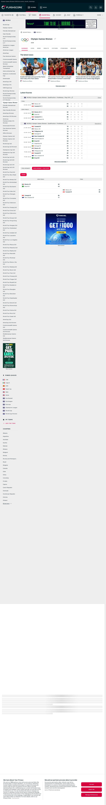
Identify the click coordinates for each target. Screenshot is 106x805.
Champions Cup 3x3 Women (9, 153)
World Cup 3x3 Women (10, 147)
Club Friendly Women (9, 110)
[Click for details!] (61, 105)
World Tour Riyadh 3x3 (9, 282)
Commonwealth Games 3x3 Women (10, 330)
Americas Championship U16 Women (8, 121)
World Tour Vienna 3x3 (9, 310)
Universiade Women (9, 126)
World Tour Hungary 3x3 (10, 225)
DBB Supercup (7, 88)
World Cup (6, 24)
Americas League (8, 50)
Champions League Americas (8, 46)
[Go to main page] (13, 7)
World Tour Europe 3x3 (10, 218)
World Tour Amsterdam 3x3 (10, 183)
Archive (73, 48)
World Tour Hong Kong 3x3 (10, 221)
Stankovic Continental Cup (9, 75)
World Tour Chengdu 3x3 (9, 195)
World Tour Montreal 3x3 (9, 259)
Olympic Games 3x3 (9, 136)
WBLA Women (7, 133)
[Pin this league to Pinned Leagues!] (55, 39)
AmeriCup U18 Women (9, 116)
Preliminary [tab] (26, 168)
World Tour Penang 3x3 (10, 276)
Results (46, 48)
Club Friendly (7, 34)
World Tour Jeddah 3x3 (10, 233)
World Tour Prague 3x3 (10, 279)
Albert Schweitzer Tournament (8, 67)
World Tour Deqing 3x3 (10, 207)
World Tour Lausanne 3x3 (9, 236)
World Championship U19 (9, 37)
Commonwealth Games (10, 59)
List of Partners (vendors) (52, 790)
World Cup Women (8, 91)
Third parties (15, 798)
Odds (32, 48)
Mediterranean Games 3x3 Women (9, 339)
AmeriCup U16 (7, 85)
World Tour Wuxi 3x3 (9, 313)
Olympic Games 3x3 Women (9, 140)
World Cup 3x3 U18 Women (8, 168)
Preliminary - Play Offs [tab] (41, 168)
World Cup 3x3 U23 (8, 157)
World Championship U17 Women (9, 99)
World (39, 32)
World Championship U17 (9, 42)
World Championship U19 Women (9, 94)
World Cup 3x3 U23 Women (8, 161)
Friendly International (9, 31)
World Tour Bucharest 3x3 (9, 187)
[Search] (91, 7)
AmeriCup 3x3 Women (9, 322)
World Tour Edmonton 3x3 (9, 214)
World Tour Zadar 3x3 (9, 316)
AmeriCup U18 (7, 81)
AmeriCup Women (8, 113)
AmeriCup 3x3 (7, 319)
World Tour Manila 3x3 (9, 251)
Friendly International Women (9, 106)
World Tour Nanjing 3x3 (10, 267)
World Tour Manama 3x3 (10, 248)
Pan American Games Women (9, 129)
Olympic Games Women (10, 103)
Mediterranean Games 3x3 (9, 335)
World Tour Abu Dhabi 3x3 (9, 176)
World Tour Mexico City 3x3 (10, 263)
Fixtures (55, 48)
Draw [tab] (23, 174)
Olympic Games (7, 28)
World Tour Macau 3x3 (9, 244)
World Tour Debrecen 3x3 (9, 203)
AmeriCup (6, 53)
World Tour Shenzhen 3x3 (9, 295)
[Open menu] (101, 7)
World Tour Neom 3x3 (9, 270)
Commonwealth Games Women (10, 63)
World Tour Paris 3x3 (9, 273)
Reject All (91, 789)
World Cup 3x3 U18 (8, 165)
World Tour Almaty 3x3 (9, 179)
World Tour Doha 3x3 (9, 210)
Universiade (6, 78)
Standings (64, 48)
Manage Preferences (91, 795)
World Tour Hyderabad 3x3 (9, 229)
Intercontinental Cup (9, 71)
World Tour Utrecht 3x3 (9, 303)
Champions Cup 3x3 (9, 150)
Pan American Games (9, 56)
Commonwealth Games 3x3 (10, 326)
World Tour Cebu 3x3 (9, 191)
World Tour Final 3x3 (9, 172)
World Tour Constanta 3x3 (9, 199)
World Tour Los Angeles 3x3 (10, 241)
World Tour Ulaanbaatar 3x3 (10, 299)
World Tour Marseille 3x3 (9, 254)
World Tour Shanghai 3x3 (9, 290)
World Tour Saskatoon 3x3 (9, 286)
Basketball (27, 32)
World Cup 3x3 (7, 143)
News (39, 48)
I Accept (91, 784)
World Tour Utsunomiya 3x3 (10, 306)
